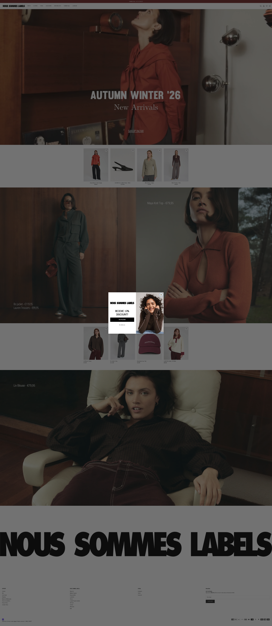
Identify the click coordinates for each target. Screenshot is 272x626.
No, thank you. (122, 324)
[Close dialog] (161, 295)
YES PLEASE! (122, 319)
